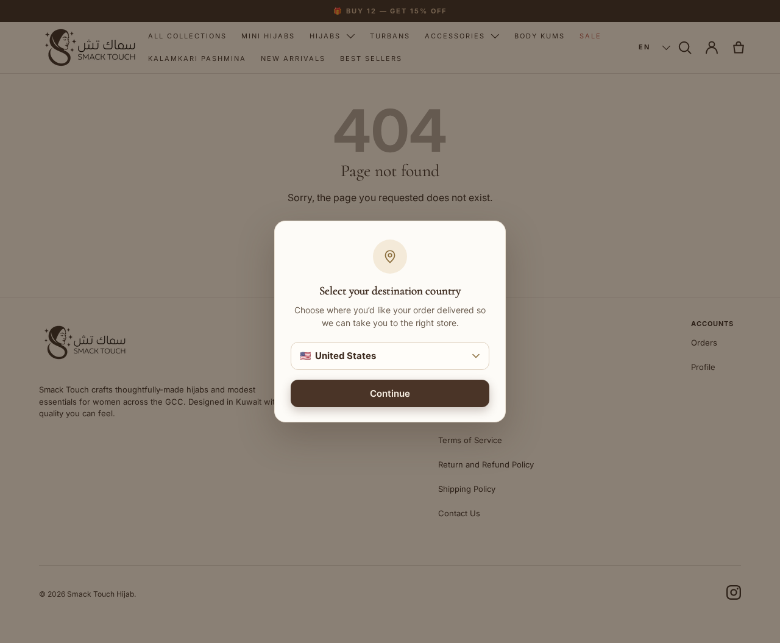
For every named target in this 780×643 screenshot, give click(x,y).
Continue (390, 393)
